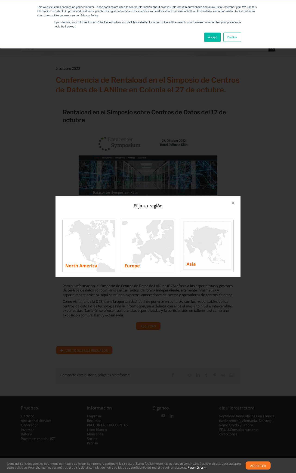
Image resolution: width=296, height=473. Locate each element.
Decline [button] (232, 37)
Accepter (258, 466)
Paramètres (196, 467)
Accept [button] (212, 37)
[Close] (232, 203)
